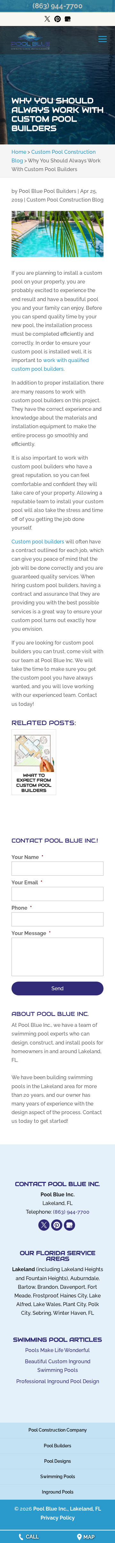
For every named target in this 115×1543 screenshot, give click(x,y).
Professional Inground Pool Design (57, 1381)
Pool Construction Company (57, 1430)
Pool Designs (57, 1461)
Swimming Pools (57, 1476)
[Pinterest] (57, 19)
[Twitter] (47, 19)
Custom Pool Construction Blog (65, 200)
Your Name (27, 857)
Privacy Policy (58, 1518)
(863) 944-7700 (58, 6)
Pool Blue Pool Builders (47, 191)
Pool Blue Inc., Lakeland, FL (67, 1509)
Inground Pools (57, 1492)
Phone (22, 908)
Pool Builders (57, 1445)
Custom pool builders (38, 542)
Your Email (27, 883)
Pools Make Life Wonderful (57, 1350)
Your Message (31, 933)
